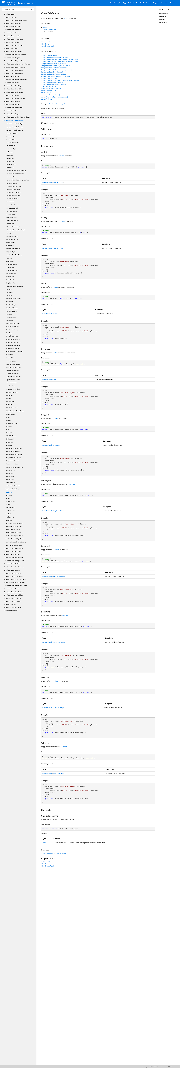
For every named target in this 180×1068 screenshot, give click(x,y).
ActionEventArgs (11, 149)
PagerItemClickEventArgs (13, 376)
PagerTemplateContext (13, 380)
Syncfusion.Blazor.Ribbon (12, 564)
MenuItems (9, 320)
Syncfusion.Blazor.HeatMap (12, 86)
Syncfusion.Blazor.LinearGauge (13, 108)
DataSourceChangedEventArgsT (15, 230)
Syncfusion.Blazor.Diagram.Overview (15, 61)
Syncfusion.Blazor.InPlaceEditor (14, 92)
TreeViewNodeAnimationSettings (16, 542)
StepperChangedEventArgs (14, 455)
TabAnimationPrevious (13, 486)
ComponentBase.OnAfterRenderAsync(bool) (56, 70)
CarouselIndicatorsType (13, 199)
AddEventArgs (10, 152)
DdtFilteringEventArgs (12, 239)
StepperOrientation (12, 464)
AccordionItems (10, 146)
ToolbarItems (10, 517)
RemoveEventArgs (11, 383)
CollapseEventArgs (11, 217)
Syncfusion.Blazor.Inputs (11, 95)
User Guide (140, 3)
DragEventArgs (10, 252)
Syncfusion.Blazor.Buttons (12, 26)
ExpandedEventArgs (12, 270)
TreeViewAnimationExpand (14, 526)
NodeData (9, 333)
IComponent (45, 42)
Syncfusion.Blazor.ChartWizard (13, 39)
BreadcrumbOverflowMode (14, 186)
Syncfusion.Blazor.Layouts (12, 104)
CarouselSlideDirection (13, 205)
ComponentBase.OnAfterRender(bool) (54, 68)
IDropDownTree (11, 283)
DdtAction (9, 233)
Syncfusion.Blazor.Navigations (13, 120)
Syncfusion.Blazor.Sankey (12, 570)
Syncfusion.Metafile (10, 604)
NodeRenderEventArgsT (13, 345)
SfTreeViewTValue (11, 436)
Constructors (163, 13)
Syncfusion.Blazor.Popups (12, 554)
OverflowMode (10, 358)
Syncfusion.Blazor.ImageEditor (13, 89)
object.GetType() (46, 93)
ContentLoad (10, 224)
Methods (162, 19)
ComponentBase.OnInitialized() (52, 72)
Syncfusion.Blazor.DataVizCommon (15, 55)
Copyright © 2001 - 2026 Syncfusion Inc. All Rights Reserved (159, 1067)
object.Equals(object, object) (51, 89)
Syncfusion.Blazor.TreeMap (12, 601)
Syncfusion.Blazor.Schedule (12, 573)
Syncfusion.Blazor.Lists (11, 111)
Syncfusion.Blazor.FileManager (13, 73)
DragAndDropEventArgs (13, 249)
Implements (163, 22)
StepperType (10, 479)
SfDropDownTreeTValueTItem (15, 411)
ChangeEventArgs (11, 211)
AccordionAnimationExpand (14, 127)
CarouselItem (10, 202)
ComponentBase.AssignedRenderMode (54, 57)
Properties (162, 16)
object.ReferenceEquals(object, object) (54, 97)
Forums (164, 3)
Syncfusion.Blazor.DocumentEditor (15, 67)
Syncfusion (52, 104)
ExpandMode (10, 267)
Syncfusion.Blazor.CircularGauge (14, 45)
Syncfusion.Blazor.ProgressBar (13, 557)
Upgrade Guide (128, 3)
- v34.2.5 (29, 3)
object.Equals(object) (48, 86)
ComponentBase (50, 30)
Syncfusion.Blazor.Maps (11, 114)
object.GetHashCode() (48, 91)
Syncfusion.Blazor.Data (11, 48)
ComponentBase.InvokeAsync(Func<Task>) (56, 66)
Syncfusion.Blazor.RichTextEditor (14, 567)
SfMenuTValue (10, 414)
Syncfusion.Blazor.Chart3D (12, 36)
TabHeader (9, 495)
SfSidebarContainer (12, 423)
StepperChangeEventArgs (13, 451)
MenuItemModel (11, 317)
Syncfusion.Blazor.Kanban (12, 101)
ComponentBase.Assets (49, 55)
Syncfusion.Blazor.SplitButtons (13, 592)
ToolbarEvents (10, 511)
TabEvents (9, 492)
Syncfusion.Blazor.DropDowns (13, 70)
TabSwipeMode (10, 508)
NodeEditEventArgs (12, 336)
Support (156, 3)
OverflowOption (11, 361)
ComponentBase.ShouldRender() (52, 82)
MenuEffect (9, 302)
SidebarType (9, 442)
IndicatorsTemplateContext (14, 286)
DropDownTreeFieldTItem (14, 255)
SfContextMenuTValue (13, 408)
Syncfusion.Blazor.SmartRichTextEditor (16, 586)
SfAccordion (9, 395)
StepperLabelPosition (12, 461)
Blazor (21, 3)
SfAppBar (8, 398)
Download (173, 3)
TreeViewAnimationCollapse (14, 523)
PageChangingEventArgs (13, 367)
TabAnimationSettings (12, 489)
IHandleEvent (45, 44)
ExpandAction (10, 261)
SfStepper (9, 426)
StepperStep (9, 473)
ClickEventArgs (10, 214)
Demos (149, 3)
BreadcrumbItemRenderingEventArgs (17, 180)
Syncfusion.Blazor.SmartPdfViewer (14, 582)
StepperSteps (10, 476)
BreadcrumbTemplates (13, 189)
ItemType (9, 295)
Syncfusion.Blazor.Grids (11, 83)
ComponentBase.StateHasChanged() (53, 84)
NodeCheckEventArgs (12, 327)
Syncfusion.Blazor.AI (10, 17)
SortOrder (9, 445)
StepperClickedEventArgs (13, 458)
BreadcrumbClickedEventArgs (15, 174)
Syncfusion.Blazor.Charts (11, 42)
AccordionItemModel (12, 142)
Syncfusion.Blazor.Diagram (12, 58)
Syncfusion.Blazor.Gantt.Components (15, 80)
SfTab (7, 430)
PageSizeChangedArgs (12, 370)
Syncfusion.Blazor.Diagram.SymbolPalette (17, 64)
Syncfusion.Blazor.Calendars (12, 30)
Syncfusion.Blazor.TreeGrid (12, 598)
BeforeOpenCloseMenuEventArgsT (16, 171)
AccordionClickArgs (11, 133)
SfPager (8, 417)
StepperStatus (10, 470)
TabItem (8, 498)
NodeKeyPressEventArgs (13, 342)
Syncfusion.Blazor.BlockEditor (13, 23)
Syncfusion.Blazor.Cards (11, 33)
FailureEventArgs (11, 274)
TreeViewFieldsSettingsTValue (15, 539)
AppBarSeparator (11, 164)
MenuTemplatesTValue (13, 323)
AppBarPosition (10, 161)
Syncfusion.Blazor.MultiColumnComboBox (17, 117)
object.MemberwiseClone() (50, 95)
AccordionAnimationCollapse (15, 124)
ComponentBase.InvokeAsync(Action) (54, 64)
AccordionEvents (11, 136)
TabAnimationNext (11, 483)
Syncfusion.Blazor (9, 14)
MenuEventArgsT (11, 305)
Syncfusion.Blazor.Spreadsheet (13, 595)
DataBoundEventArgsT (13, 227)
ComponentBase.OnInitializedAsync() (54, 853)
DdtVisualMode (10, 242)
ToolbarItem (9, 514)
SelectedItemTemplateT (13, 389)
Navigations (63, 104)
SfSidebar (8, 420)
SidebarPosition (10, 439)
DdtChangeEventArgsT (13, 236)
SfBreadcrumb (10, 401)
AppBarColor (10, 155)
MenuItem (9, 314)
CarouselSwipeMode (12, 208)
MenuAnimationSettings (13, 298)
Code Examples (115, 3)
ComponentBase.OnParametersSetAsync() (55, 76)
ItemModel (9, 292)
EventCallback (47, 182)
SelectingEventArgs (11, 392)
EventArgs (9, 258)
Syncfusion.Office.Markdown (13, 607)
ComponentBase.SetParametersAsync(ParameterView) (60, 80)
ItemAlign (9, 289)
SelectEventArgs (11, 386)
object (45, 28)
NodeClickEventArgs (12, 330)
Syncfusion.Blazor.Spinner (12, 589)
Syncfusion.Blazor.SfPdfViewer (13, 576)
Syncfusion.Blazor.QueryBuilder (14, 561)
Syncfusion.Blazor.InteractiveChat (14, 98)
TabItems (8, 504)
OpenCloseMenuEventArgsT (14, 352)
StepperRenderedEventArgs (14, 467)
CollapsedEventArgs (12, 220)
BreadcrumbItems (11, 183)
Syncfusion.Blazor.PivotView (12, 551)
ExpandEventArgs (11, 264)
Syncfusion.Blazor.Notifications (13, 548)
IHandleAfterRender (48, 46)
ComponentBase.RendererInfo (51, 78)
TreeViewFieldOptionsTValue (14, 536)
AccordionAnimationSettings (14, 130)
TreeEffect (9, 520)
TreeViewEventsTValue (13, 529)
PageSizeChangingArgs (13, 373)
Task (44, 843)
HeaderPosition (10, 280)
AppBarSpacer (10, 167)
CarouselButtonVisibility (13, 195)
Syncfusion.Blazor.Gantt (11, 76)
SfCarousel (9, 405)
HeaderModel (10, 277)
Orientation (9, 355)
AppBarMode (10, 158)
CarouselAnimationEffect (13, 192)
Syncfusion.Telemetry (10, 611)
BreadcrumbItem (11, 177)
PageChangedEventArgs (13, 364)
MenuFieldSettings (11, 311)
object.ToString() (46, 99)
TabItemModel (10, 501)
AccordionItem (10, 139)
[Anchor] (40, 123)
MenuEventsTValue (12, 308)
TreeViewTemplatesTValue (14, 545)
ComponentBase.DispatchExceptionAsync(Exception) (59, 62)
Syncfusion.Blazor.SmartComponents (15, 579)
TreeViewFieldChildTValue (13, 533)
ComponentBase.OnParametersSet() (53, 74)
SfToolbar (9, 433)
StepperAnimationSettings (14, 448)
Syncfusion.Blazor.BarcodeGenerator (15, 20)
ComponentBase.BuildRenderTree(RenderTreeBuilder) (60, 59)
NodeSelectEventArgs (12, 348)
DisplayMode (10, 245)
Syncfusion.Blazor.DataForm (13, 51)
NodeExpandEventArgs (13, 339)
